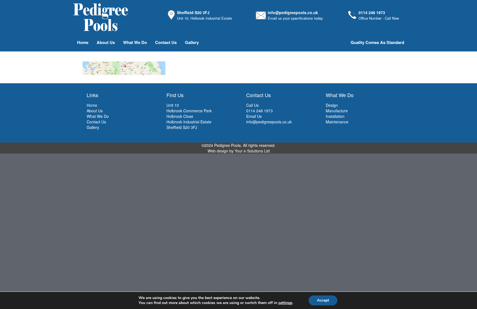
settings (285, 302)
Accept (323, 300)
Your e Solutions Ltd (252, 151)
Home (82, 42)
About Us (106, 42)
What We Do (135, 42)
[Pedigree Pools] (100, 16)
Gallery (192, 42)
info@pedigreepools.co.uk (293, 12)
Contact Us (166, 42)
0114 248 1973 (372, 12)
